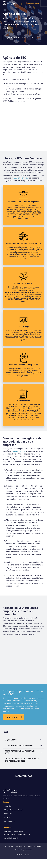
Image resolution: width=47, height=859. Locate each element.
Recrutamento (9, 821)
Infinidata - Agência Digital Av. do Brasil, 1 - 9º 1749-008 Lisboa (17, 833)
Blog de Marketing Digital (13, 810)
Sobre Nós (8, 814)
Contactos (7, 806)
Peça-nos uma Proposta (16, 37)
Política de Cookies (23, 855)
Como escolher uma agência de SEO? (20, 752)
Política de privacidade (23, 850)
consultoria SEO (18, 451)
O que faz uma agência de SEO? (19, 745)
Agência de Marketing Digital (30, 846)
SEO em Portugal (21, 178)
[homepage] (6, 3)
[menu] (43, 3)
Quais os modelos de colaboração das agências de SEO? (22, 760)
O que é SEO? (11, 740)
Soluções (7, 817)
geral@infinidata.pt (11, 838)
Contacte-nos (11, 716)
